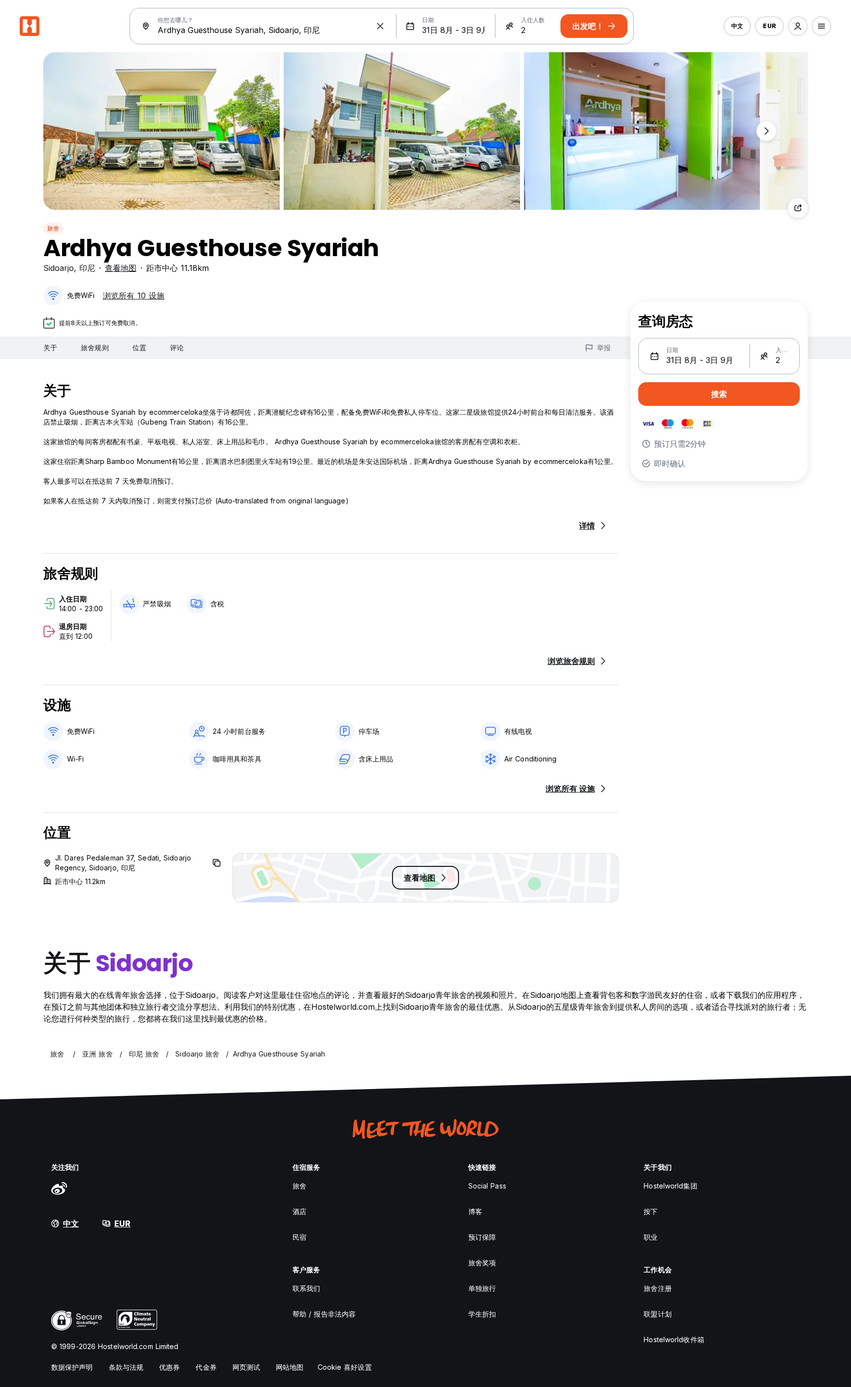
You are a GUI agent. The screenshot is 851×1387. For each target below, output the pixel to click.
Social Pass (487, 1186)
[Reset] (380, 26)
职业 (650, 1237)
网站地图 (289, 1367)
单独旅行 (482, 1288)
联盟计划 (657, 1314)
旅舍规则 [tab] (94, 347)
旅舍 (53, 228)
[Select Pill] (798, 26)
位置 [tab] (139, 347)
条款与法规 (126, 1367)
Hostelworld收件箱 (674, 1339)
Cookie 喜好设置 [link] (345, 1367)
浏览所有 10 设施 (133, 295)
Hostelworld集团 (670, 1186)
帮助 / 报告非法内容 (324, 1314)
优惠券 (169, 1367)
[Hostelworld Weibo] (59, 1188)
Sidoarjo (58, 268)
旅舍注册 (657, 1288)
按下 (650, 1211)
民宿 (299, 1237)
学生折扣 (482, 1314)
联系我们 (306, 1288)
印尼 (87, 268)
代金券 (206, 1367)
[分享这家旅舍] (798, 208)
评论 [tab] (177, 347)
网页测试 (246, 1367)
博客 (475, 1211)
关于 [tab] (50, 347)
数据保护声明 (72, 1367)
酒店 (299, 1211)
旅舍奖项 (482, 1262)
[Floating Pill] (766, 131)
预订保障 (482, 1237)
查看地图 (120, 268)
